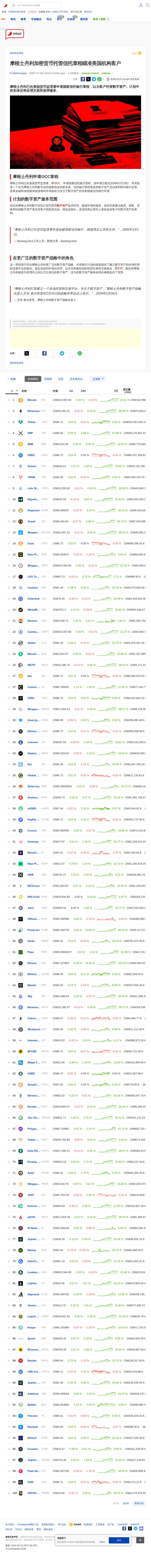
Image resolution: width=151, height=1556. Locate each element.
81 (14, 1283)
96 (14, 1449)
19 (14, 598)
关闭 (119, 1540)
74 (14, 1206)
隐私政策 (29, 1529)
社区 (61, 378)
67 (14, 1128)
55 (14, 996)
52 (14, 963)
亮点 (49, 19)
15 (14, 554)
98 (14, 1471)
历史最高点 (76, 378)
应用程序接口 (48, 1524)
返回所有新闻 (16, 53)
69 (14, 1150)
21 (14, 620)
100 (15, 1493)
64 (14, 1095)
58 (14, 1029)
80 (14, 1272)
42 (14, 852)
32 (14, 742)
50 (14, 941)
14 (14, 543)
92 (14, 1404)
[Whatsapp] (99, 79)
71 (14, 1173)
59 (14, 1040)
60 (14, 1051)
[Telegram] (94, 79)
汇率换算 (100, 1524)
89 (14, 1371)
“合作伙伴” (122, 1524)
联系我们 (88, 1524)
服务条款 (48, 1529)
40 (14, 830)
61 (14, 1062)
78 (14, 1250)
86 (14, 1338)
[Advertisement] (75, 338)
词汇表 (9, 1529)
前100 (116, 1503)
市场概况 (36, 19)
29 (14, 709)
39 (14, 819)
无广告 (111, 1524)
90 (14, 1382)
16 (14, 565)
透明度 (84, 19)
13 (14, 532)
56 (14, 1007)
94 (14, 1415)
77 (14, 1239)
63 (14, 1084)
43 (14, 863)
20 (14, 609)
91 (14, 1393)
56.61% (88, 11)
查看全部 (139, 1503)
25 (14, 665)
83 (14, 1305)
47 (14, 908)
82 (14, 1294)
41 (14, 841)
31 (14, 731)
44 (14, 874)
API (3, 19)
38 (14, 808)
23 (14, 643)
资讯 (13, 19)
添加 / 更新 (99, 19)
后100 (126, 1503)
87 (14, 1349)
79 (14, 1261)
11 (14, 510)
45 (14, 885)
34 (14, 764)
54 (14, 985)
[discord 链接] (141, 1528)
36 (14, 786)
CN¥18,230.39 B (16, 11)
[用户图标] (141, 5)
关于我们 (10, 1524)
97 (14, 1460)
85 (14, 1327)
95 (14, 1438)
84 (14, 1316)
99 (14, 1482)
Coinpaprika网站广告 (27, 1524)
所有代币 (134, 1524)
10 (14, 499)
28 (14, 698)
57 (14, 1018)
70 (14, 1162)
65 (14, 1106)
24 (14, 654)
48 (14, 919)
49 (14, 930)
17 (14, 576)
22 (14, 631)
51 (14, 952)
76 (14, 1228)
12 (14, 521)
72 (14, 1184)
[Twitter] (88, 79)
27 (14, 676)
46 (14, 897)
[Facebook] (83, 79)
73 (14, 1195)
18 (14, 587)
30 (14, 720)
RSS (134, 53)
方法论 (18, 1529)
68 (14, 1139)
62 (14, 1073)
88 (14, 1360)
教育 (23, 19)
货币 (59, 19)
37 (14, 797)
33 (14, 753)
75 (14, 1217)
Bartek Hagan (20, 73)
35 (14, 775)
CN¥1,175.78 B (60, 11)
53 (14, 974)
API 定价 (62, 1524)
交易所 (71, 19)
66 (14, 1117)
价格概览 (33, 378)
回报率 (48, 378)
